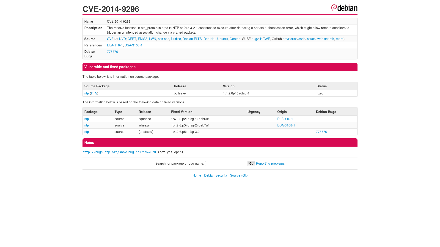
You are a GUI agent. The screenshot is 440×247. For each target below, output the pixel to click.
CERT (132, 38)
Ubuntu (222, 38)
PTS (94, 93)
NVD (122, 38)
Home (196, 175)
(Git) (244, 175)
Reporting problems (270, 163)
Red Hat (209, 38)
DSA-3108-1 (134, 45)
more (340, 38)
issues (311, 38)
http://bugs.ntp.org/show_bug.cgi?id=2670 (119, 152)
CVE (110, 38)
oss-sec (163, 38)
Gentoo (235, 38)
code (301, 38)
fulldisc (176, 38)
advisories (290, 38)
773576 (112, 51)
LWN (152, 38)
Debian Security (215, 175)
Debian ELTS (192, 38)
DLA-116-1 (115, 45)
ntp (86, 93)
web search (325, 38)
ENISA (142, 38)
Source (235, 175)
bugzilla (257, 38)
